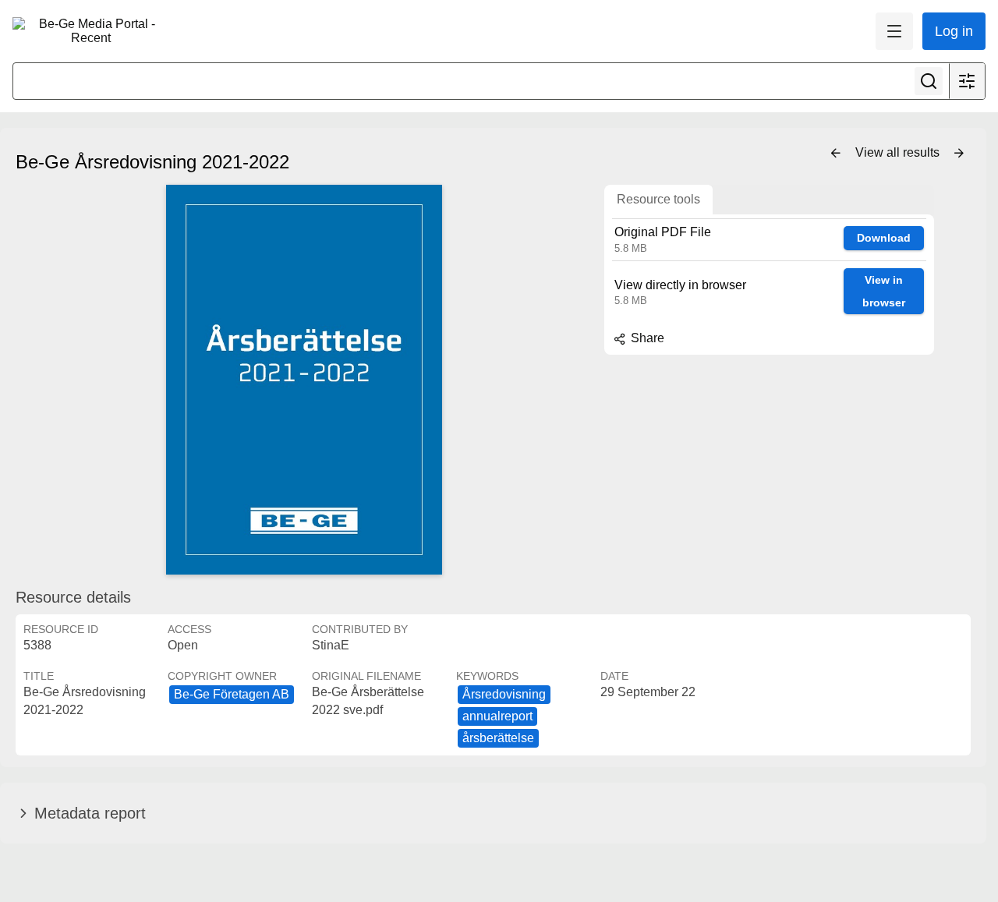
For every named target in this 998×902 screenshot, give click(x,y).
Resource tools (658, 199)
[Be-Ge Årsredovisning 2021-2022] (304, 380)
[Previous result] (836, 154)
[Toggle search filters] (967, 81)
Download (884, 238)
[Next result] (959, 154)
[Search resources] (929, 81)
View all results (899, 152)
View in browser (883, 291)
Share (646, 338)
